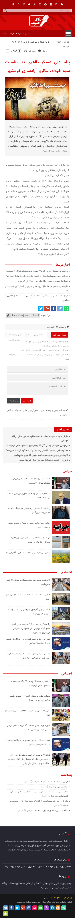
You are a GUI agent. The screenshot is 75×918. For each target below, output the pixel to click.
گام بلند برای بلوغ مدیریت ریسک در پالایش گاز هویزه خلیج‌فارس (41, 455)
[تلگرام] (12, 4)
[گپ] (40, 4)
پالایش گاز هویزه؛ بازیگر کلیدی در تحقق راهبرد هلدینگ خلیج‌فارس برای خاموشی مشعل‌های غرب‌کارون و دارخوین (30, 628)
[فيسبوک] (18, 4)
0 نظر (44, 51)
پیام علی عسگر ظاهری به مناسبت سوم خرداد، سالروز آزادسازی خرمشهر (37, 66)
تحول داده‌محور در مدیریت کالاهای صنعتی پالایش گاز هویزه (43, 281)
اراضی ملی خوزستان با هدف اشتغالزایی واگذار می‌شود (28, 552)
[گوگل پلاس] (47, 308)
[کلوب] (40, 907)
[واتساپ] (66, 308)
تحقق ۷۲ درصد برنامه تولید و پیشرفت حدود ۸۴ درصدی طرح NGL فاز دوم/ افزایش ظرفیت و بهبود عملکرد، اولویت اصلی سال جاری (29, 759)
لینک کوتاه (45, 315)
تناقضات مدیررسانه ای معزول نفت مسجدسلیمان (47, 810)
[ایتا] (51, 4)
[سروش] (45, 4)
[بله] (56, 4)
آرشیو (62, 834)
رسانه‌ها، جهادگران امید (58, 787)
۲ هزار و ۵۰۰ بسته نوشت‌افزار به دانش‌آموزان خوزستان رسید (43, 460)
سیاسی (67, 471)
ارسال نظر (27, 401)
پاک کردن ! (13, 401)
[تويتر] (29, 4)
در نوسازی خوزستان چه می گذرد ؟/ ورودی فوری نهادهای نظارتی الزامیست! (37, 271)
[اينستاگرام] (23, 4)
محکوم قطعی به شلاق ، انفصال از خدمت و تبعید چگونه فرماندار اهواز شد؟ (37, 276)
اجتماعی (65, 46)
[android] (5, 913)
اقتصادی (66, 572)
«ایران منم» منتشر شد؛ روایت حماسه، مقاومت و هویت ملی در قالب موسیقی (36, 841)
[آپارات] (34, 4)
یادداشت (66, 775)
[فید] (62, 4)
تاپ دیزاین (48, 897)
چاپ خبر (32, 51)
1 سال (27, 781)
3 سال (44, 796)
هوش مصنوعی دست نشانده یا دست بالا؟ (50, 781)
